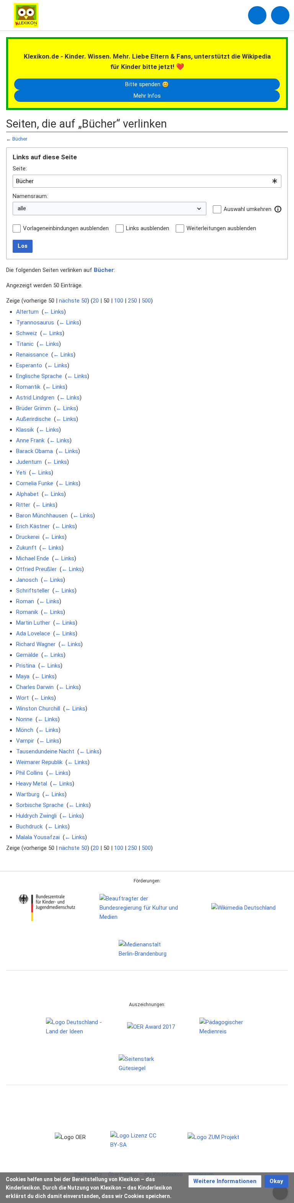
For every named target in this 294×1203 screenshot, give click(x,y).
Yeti (21, 472)
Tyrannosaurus (35, 322)
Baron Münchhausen (42, 515)
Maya (22, 676)
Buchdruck (29, 826)
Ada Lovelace (33, 633)
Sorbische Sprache (40, 805)
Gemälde (27, 654)
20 (96, 300)
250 (132, 300)
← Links (54, 311)
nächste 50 (73, 300)
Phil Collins (29, 772)
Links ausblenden (147, 228)
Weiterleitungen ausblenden (221, 228)
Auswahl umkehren (247, 209)
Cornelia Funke (34, 483)
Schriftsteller (32, 590)
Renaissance (32, 354)
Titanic (25, 343)
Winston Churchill (38, 708)
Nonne (24, 719)
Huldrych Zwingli (36, 815)
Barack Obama (34, 451)
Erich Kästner (33, 526)
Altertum (27, 311)
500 (146, 300)
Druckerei (27, 537)
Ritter (23, 504)
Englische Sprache (39, 376)
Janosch (27, 579)
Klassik (25, 429)
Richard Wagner (36, 644)
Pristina (25, 665)
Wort (22, 697)
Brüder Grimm (33, 408)
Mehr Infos (147, 96)
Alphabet (27, 494)
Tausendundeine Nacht (45, 751)
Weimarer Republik (39, 762)
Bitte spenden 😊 (147, 84)
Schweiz (26, 333)
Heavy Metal (31, 783)
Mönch (24, 730)
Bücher (19, 139)
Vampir (25, 740)
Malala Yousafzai (38, 837)
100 (118, 300)
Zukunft (26, 547)
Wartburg (27, 794)
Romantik (28, 386)
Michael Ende (32, 558)
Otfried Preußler (36, 569)
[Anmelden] (257, 15)
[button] (277, 209)
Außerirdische (33, 419)
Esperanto (29, 365)
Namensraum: (30, 196)
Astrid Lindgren (35, 397)
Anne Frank (30, 440)
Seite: (20, 168)
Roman (25, 601)
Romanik (27, 612)
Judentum (29, 461)
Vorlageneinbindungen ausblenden (66, 228)
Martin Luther (33, 622)
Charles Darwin (35, 687)
